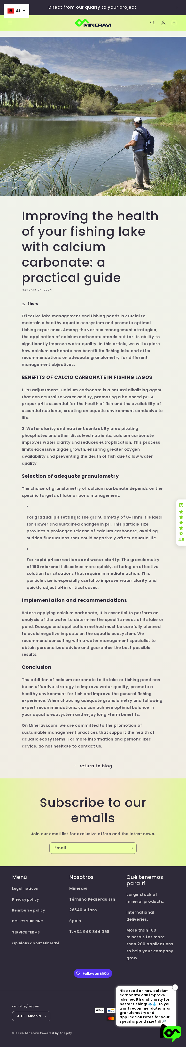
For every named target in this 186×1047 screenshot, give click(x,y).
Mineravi (32, 1033)
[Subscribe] (131, 848)
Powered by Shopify (56, 1033)
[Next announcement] (176, 7)
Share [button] (33, 303)
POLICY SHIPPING (28, 921)
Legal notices (25, 888)
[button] (10, 23)
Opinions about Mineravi (35, 943)
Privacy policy (25, 899)
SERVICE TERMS (26, 932)
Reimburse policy (28, 910)
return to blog (96, 766)
